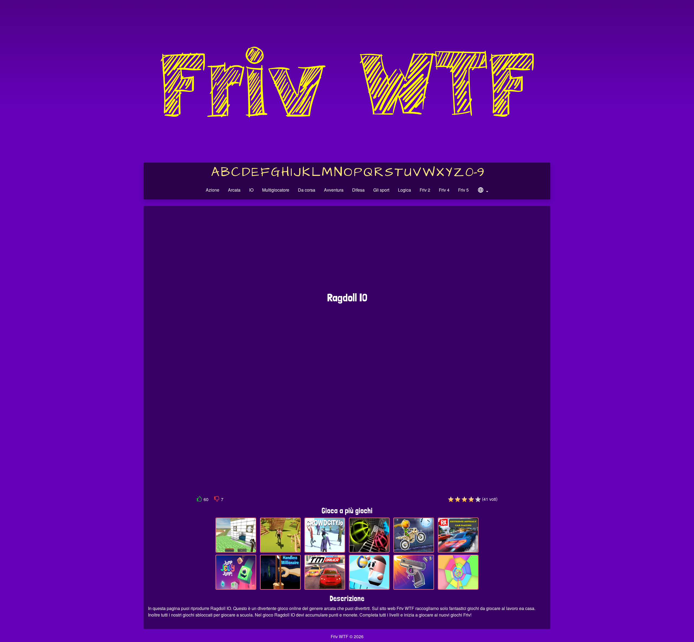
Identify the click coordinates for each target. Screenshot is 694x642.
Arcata (234, 190)
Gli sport (381, 190)
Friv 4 (444, 190)
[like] (200, 500)
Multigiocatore (275, 190)
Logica (404, 190)
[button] (482, 191)
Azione (212, 190)
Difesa (358, 190)
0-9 (474, 172)
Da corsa (306, 190)
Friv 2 (425, 190)
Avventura (333, 190)
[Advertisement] (347, 252)
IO (251, 190)
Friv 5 (463, 190)
